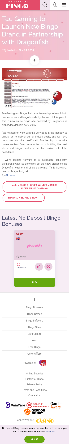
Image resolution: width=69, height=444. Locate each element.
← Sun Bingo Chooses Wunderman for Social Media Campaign (34, 187)
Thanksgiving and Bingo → (24, 197)
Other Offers (34, 353)
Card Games (34, 333)
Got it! (34, 439)
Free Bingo (34, 347)
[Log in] (54, 5)
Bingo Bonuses (34, 307)
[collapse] (45, 5)
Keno (34, 340)
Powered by (30, 362)
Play (34, 282)
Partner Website (25, 420)
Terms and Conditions (34, 390)
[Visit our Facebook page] (34, 299)
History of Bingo (34, 379)
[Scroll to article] (34, 60)
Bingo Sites (34, 327)
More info (51, 431)
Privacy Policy (34, 384)
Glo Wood (10, 175)
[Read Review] (48, 267)
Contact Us (34, 395)
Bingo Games (34, 314)
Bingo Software (34, 320)
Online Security (34, 373)
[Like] (39, 267)
